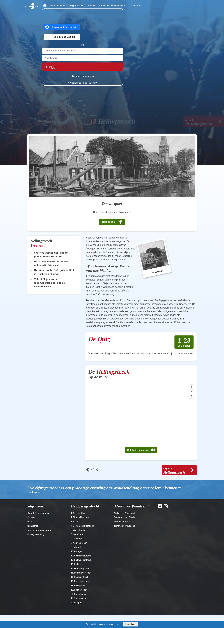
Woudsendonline (122, 522)
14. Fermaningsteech (81, 568)
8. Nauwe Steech (79, 543)
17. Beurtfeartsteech (81, 581)
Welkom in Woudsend (124, 513)
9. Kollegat (76, 547)
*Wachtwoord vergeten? (82, 83)
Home (45, 7)
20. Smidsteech (78, 594)
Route (91, 5)
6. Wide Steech (78, 534)
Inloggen (52, 67)
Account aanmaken (83, 76)
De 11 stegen (57, 5)
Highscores (76, 5)
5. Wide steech (78, 530)
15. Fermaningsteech (81, 573)
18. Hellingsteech (79, 585)
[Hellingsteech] (154, 258)
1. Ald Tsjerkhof (78, 513)
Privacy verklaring (35, 534)
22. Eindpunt (77, 603)
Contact (135, 5)
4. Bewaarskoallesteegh (82, 526)
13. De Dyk (76, 564)
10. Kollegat (76, 551)
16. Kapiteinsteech (80, 577)
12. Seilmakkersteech (81, 560)
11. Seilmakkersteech (81, 556)
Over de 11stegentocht (112, 5)
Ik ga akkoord (130, 624)
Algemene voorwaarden (39, 530)
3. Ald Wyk (76, 522)
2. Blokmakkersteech (81, 517)
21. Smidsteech (78, 598)
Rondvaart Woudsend (124, 526)
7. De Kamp (76, 539)
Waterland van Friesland (125, 517)
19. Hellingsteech (79, 590)
